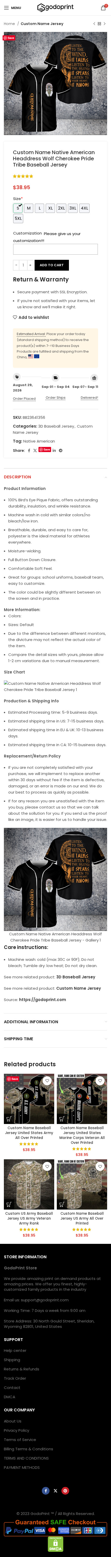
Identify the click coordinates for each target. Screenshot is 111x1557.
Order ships (56, 397)
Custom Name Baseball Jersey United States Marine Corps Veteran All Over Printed (82, 1135)
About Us (12, 1421)
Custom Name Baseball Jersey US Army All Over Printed (82, 1218)
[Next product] (104, 23)
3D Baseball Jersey (56, 426)
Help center (15, 1350)
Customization (27, 233)
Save (11, 38)
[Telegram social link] (60, 450)
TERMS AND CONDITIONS (26, 1458)
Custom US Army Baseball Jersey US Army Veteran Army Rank (29, 1218)
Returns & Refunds (21, 1369)
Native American (39, 441)
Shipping (12, 1359)
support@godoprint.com (45, 1300)
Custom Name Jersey (42, 23)
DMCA (9, 1397)
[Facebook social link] (29, 450)
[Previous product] (94, 23)
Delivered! (89, 397)
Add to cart (52, 265)
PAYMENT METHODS (22, 1467)
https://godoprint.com (42, 999)
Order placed (24, 398)
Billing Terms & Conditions (28, 1449)
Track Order (15, 1378)
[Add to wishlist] (47, 1080)
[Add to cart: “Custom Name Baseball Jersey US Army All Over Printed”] (62, 1204)
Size (18, 198)
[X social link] (35, 450)
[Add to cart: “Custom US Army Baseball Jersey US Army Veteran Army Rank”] (9, 1204)
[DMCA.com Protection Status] (56, 1543)
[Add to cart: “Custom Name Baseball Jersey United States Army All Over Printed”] (9, 1119)
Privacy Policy (16, 1430)
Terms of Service (20, 1439)
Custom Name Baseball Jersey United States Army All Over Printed (29, 1133)
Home (10, 23)
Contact (12, 1387)
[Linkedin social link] (54, 450)
